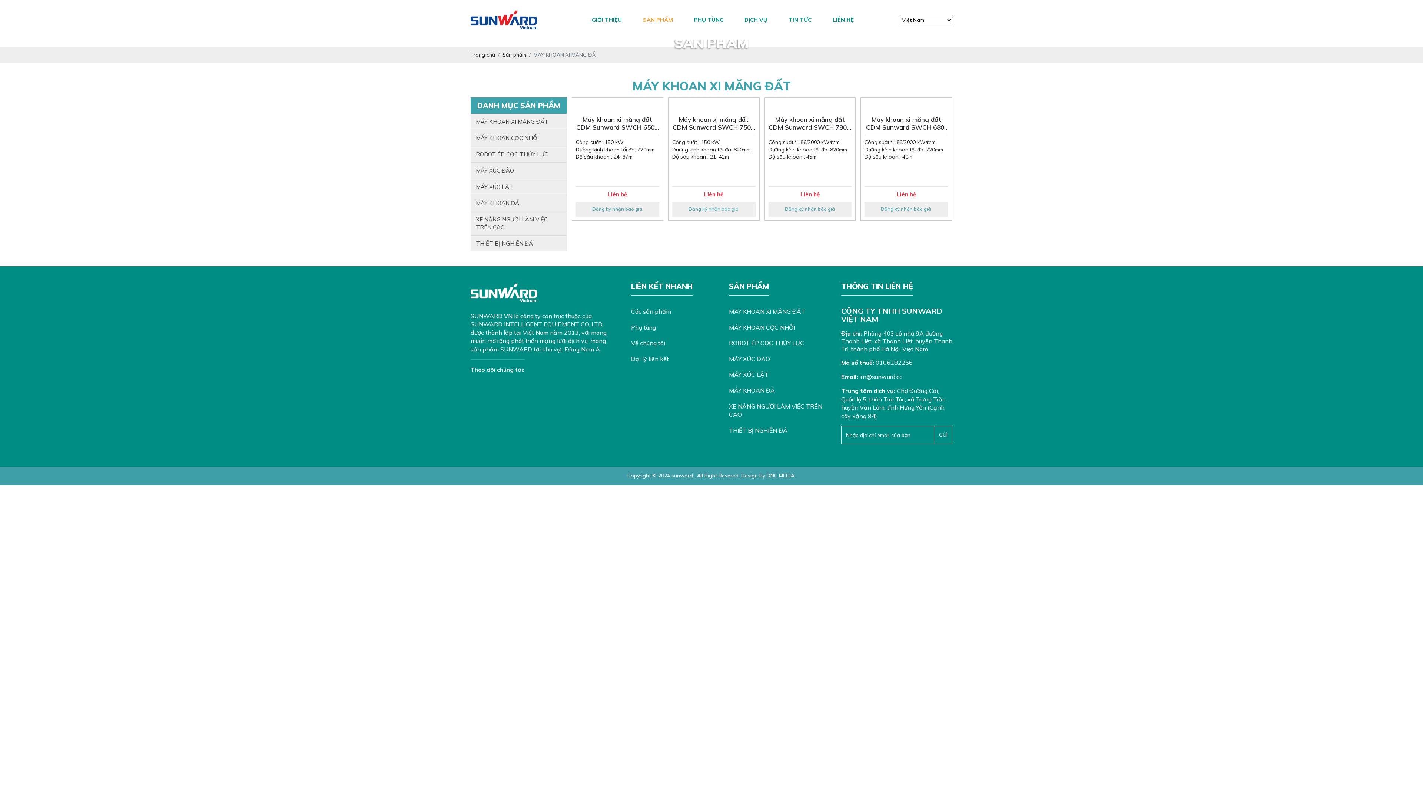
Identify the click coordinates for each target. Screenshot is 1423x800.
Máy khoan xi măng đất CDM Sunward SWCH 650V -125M (617, 123)
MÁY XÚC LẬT (494, 186)
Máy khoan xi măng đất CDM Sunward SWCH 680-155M (906, 123)
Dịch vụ (755, 19)
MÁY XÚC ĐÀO (495, 170)
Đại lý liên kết (650, 359)
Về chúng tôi (648, 343)
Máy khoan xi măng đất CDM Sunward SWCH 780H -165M (810, 123)
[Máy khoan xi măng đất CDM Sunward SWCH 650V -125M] (617, 105)
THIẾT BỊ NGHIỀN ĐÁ (504, 243)
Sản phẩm (658, 19)
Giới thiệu (607, 19)
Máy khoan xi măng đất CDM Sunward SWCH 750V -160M (714, 123)
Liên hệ (843, 19)
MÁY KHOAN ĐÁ (497, 203)
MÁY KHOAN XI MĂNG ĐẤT (512, 121)
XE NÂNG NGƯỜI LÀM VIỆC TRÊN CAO (512, 223)
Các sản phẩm (651, 311)
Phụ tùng (709, 19)
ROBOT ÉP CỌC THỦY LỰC (512, 154)
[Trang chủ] (568, 20)
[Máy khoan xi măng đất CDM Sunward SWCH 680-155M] (906, 105)
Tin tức (800, 19)
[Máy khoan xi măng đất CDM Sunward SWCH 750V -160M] (714, 105)
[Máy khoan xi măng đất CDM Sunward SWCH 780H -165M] (810, 105)
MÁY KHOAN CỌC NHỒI (507, 137)
